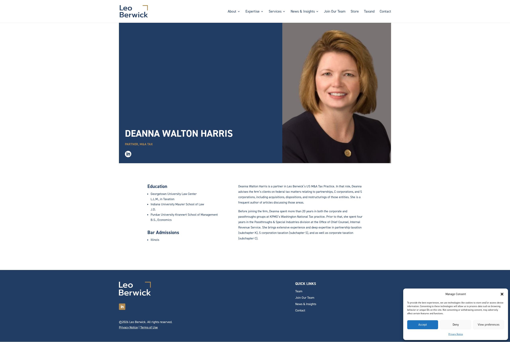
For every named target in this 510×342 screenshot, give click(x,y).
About (232, 12)
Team (298, 291)
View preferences (488, 325)
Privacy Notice (455, 334)
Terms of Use (149, 327)
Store (355, 12)
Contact (385, 12)
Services (275, 12)
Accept (422, 325)
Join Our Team (334, 12)
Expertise (252, 12)
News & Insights (303, 12)
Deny (456, 325)
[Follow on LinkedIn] (122, 306)
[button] (502, 294)
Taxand (369, 12)
